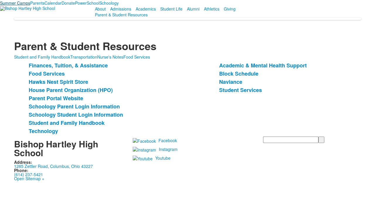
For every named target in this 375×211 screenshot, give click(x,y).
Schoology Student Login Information (76, 114)
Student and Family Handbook (42, 57)
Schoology (109, 3)
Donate (68, 3)
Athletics (211, 9)
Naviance (230, 82)
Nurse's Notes (110, 57)
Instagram (168, 149)
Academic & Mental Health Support (263, 65)
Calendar (53, 3)
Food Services (136, 57)
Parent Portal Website (56, 98)
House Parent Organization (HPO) (71, 90)
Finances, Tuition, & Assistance (68, 65)
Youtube (163, 158)
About (100, 9)
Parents (37, 3)
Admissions (120, 9)
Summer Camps (15, 3)
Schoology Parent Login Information (74, 106)
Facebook (167, 140)
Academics (146, 9)
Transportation (83, 57)
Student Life (171, 9)
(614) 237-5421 (28, 174)
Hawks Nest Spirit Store (58, 82)
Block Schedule (238, 73)
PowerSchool (87, 3)
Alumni (193, 9)
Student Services (240, 90)
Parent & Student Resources (121, 15)
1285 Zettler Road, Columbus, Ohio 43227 (53, 166)
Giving (230, 9)
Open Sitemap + (29, 178)
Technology (43, 131)
